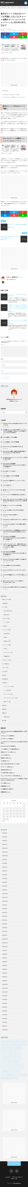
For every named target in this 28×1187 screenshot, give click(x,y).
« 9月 (3, 821)
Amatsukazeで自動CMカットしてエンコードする (14, 480)
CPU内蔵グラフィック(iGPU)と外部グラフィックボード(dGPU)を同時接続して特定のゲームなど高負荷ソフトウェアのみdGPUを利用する (15, 431)
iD (7, 1044)
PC (4, 434)
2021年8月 (4, 908)
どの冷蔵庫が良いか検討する (7, 789)
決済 (20, 30)
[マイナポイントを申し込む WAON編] (4, 297)
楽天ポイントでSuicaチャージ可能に (11, 94)
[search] (26, 412)
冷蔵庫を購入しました (5, 786)
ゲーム (3, 607)
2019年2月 (4, 1022)
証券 (3, 705)
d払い (25, 1041)
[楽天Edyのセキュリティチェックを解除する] (4, 322)
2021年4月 (4, 923)
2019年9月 (4, 995)
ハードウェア (7, 439)
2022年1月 (4, 889)
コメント (3, 344)
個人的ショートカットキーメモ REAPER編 (12, 505)
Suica (3, 30)
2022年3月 (4, 882)
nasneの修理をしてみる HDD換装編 (11, 442)
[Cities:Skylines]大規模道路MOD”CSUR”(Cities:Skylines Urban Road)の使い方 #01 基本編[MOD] (14, 465)
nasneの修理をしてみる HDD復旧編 (11, 475)
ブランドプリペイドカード (9, 697)
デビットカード (7, 694)
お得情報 (4, 603)
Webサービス (6, 521)
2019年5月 (4, 1011)
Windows (6, 482)
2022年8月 (4, 863)
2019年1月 (4, 1026)
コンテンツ (4, 618)
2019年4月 (4, 1014)
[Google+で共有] (22, 33)
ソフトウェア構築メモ (14, 1061)
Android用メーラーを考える (9, 471)
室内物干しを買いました (6, 758)
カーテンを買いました (5, 755)
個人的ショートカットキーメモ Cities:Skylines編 (14, 489)
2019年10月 (5, 992)
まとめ (5, 496)
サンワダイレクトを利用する (7, 738)
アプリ (12, 1051)
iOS (4, 637)
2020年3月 (4, 973)
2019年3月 (4, 1018)
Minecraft (6, 448)
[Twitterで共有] (14, 33)
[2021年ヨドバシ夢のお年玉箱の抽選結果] (4, 227)
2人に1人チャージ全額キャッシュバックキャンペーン (14, 98)
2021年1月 (4, 935)
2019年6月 (4, 1007)
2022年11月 (5, 852)
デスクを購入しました (5, 783)
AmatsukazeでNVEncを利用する (10, 514)
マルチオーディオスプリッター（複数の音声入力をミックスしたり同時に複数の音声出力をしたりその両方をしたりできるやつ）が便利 (15, 545)
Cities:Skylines (7, 426)
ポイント (6, 30)
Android (5, 502)
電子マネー (10, 28)
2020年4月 (4, 969)
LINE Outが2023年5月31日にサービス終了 (10, 763)
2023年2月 (4, 840)
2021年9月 (4, 905)
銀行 (3, 720)
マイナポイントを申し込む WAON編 (17, 294)
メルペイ (3, 1075)
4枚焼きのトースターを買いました (8, 752)
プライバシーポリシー (17, 1177)
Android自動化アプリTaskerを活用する (12, 565)
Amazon (3, 1041)
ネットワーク (13, 1064)
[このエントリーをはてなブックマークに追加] (5, 36)
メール (3, 364)
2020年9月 (4, 950)
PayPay (3, 1048)
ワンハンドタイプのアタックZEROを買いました (11, 775)
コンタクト (8, 1177)
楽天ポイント (16, 30)
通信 (5, 511)
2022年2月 (4, 886)
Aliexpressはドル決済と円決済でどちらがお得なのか (15, 587)
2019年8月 (4, 999)
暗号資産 (4, 679)
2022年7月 (4, 867)
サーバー (10, 1058)
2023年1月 (4, 844)
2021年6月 (4, 916)
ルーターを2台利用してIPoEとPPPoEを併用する (13, 510)
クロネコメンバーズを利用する (7, 735)
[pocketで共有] (14, 36)
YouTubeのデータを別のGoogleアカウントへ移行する (15, 519)
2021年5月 (4, 920)
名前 (2, 359)
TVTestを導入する (7, 485)
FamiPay (3, 1044)
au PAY (13, 1041)
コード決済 (6, 690)
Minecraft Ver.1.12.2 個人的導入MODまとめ (13, 446)
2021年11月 (5, 897)
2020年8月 (4, 954)
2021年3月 (4, 927)
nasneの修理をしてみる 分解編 (10, 437)
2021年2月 (4, 931)
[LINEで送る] (22, 36)
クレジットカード (7, 686)
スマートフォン (7, 652)
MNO (20, 1044)
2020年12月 (5, 939)
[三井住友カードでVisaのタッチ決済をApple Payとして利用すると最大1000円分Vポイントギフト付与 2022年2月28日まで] (4, 307)
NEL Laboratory (7, 2)
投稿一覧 (21, 277)
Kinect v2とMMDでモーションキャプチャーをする (14, 570)
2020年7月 (4, 958)
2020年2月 (4, 976)
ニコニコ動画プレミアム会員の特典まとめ (10, 749)
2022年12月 (5, 848)
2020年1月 (4, 980)
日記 (3, 675)
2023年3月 (4, 836)
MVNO (24, 1044)
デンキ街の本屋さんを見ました (7, 772)
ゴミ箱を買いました (5, 760)
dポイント (19, 1041)
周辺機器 (6, 548)
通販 (3, 713)
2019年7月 (4, 1003)
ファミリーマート (5, 1068)
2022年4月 (4, 878)
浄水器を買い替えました (6, 769)
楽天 (18, 1075)
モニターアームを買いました (7, 766)
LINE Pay (15, 1044)
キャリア (18, 1051)
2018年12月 (5, 1029)
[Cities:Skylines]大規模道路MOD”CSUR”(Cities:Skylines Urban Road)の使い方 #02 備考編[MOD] (14, 553)
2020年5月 (4, 965)
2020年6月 (4, 961)
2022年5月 (4, 874)
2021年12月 (5, 893)
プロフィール (14, 1178)
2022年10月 (5, 855)
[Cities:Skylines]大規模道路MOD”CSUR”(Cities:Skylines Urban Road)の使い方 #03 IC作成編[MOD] (14, 538)
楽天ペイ (10, 30)
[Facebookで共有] (5, 33)
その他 (3, 626)
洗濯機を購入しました (5, 792)
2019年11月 (5, 988)
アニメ (5, 622)
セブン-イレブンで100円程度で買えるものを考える (14, 494)
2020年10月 (5, 946)
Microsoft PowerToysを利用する (8, 746)
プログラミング (5, 660)
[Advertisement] (14, 73)
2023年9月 (4, 833)
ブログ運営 (4, 663)
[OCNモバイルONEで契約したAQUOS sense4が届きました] (24, 239)
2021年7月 (4, 912)
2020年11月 (5, 942)
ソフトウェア (7, 562)
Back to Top (14, 1164)
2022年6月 (4, 870)
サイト (2, 370)
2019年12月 (5, 984)
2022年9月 (4, 859)
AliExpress (6, 588)
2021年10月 (5, 901)
